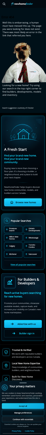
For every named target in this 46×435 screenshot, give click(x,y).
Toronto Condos (32, 246)
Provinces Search (13, 229)
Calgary (12, 246)
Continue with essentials (23, 419)
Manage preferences (23, 412)
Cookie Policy (29, 431)
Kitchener (13, 254)
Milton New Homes (13, 238)
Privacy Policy (16, 431)
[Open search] (4, 4)
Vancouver (33, 254)
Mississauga (33, 237)
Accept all (23, 406)
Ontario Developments (34, 229)
